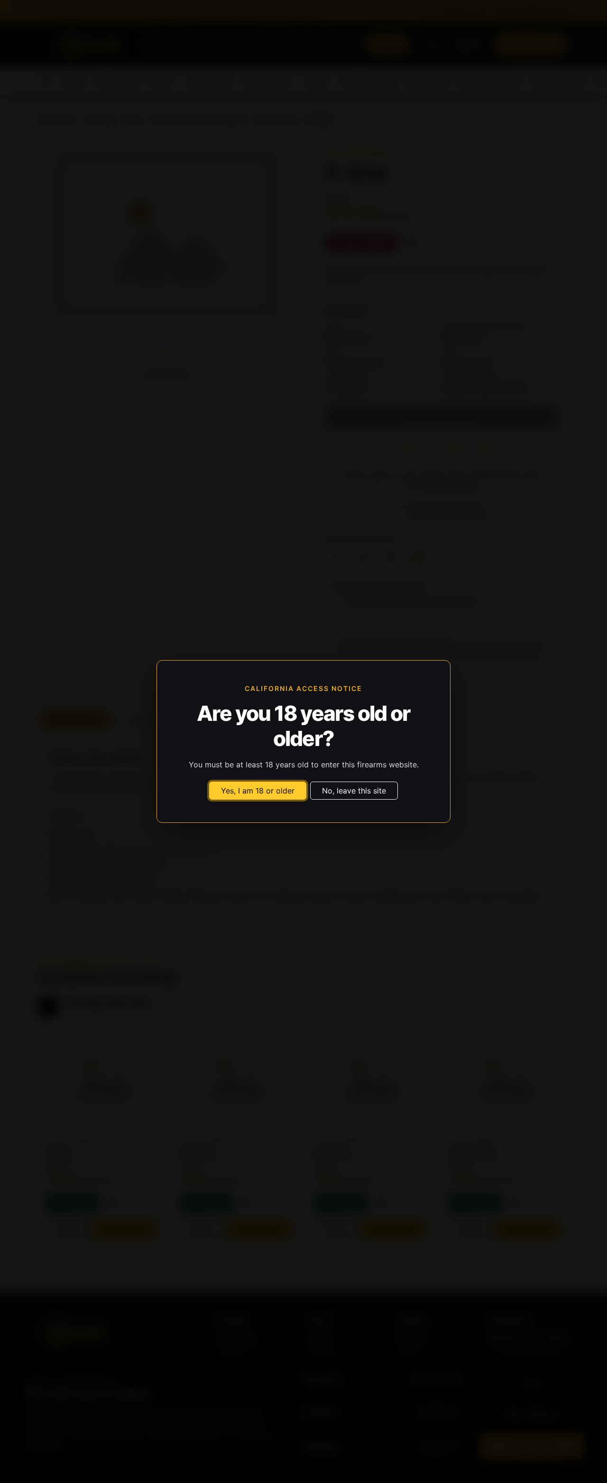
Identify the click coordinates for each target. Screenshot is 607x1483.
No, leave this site (354, 790)
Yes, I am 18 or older (257, 790)
